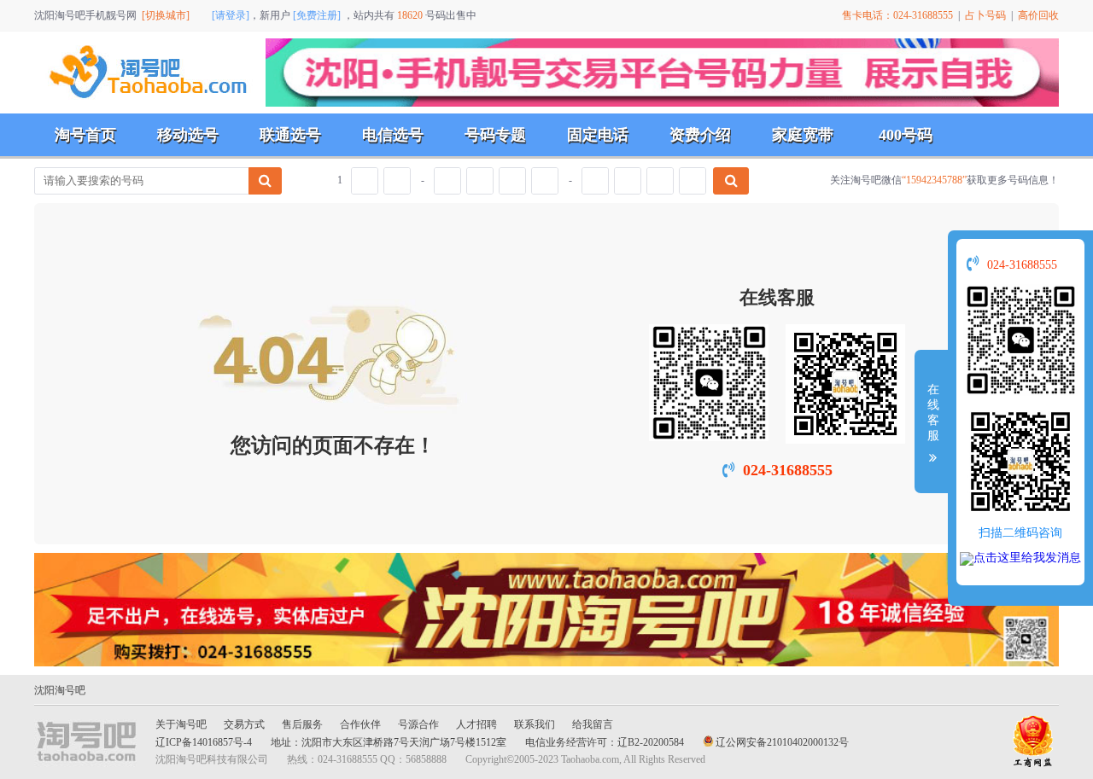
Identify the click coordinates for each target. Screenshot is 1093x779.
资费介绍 (700, 134)
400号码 (905, 134)
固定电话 (597, 134)
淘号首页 (85, 134)
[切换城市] (166, 15)
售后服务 (302, 724)
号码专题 (495, 134)
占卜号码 (985, 15)
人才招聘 (476, 724)
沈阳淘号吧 (59, 690)
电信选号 (393, 134)
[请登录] (230, 15)
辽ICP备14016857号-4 (203, 742)
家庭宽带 (802, 134)
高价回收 (1038, 15)
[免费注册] (317, 15)
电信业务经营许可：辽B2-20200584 (604, 742)
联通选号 (290, 134)
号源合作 (418, 724)
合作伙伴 (360, 724)
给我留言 (592, 724)
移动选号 (188, 134)
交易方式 (244, 724)
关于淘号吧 (181, 724)
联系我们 (534, 724)
